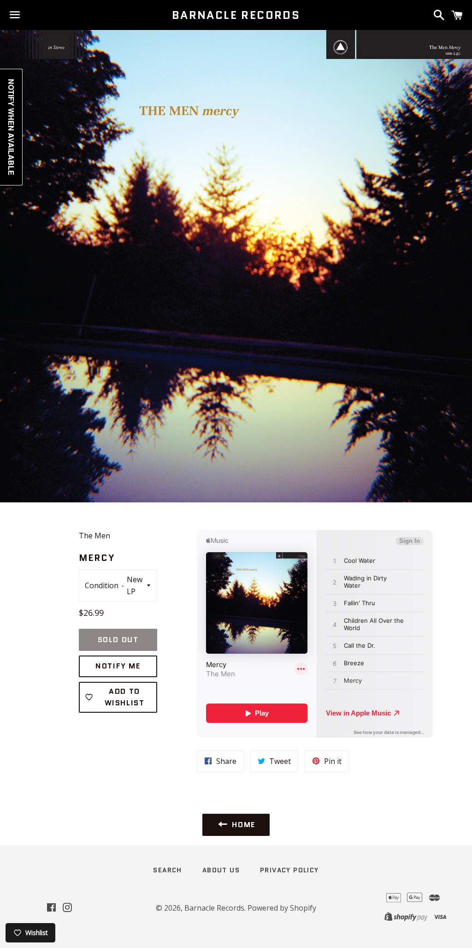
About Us (221, 870)
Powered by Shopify (282, 908)
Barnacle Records (236, 15)
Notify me (117, 666)
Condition (101, 585)
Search (167, 870)
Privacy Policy (289, 870)
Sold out (118, 639)
